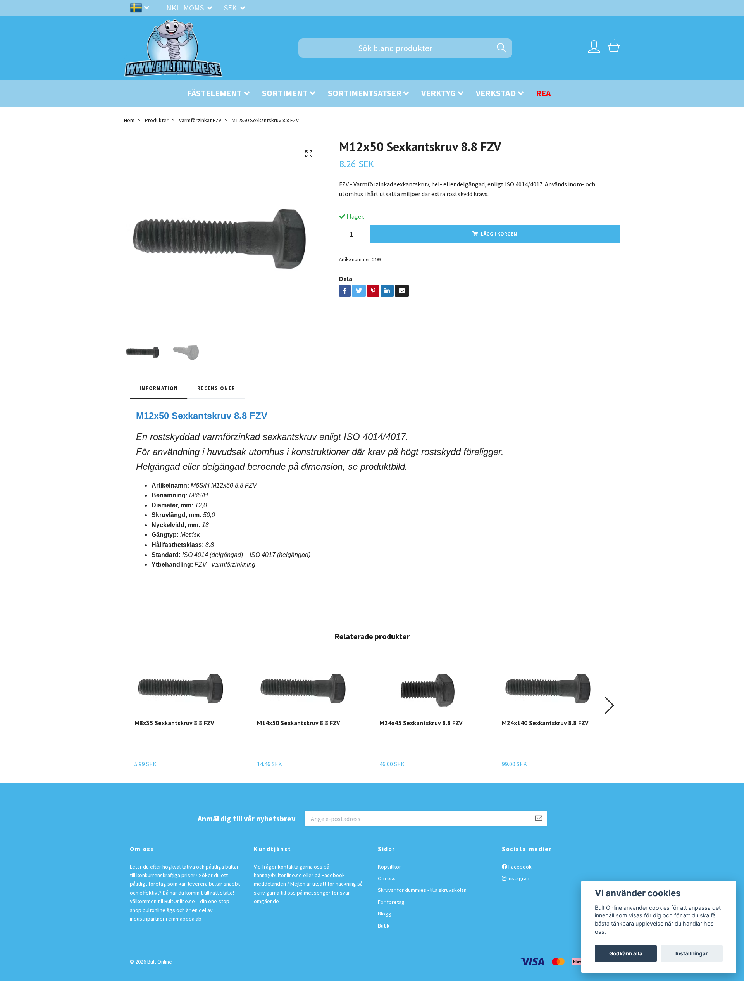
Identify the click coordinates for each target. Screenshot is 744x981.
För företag (391, 901)
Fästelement (214, 93)
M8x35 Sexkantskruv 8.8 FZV (174, 723)
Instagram (518, 878)
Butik (383, 925)
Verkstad (496, 93)
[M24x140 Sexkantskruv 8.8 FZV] (550, 688)
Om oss (387, 878)
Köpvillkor (389, 866)
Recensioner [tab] (216, 388)
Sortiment (285, 93)
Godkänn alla (625, 953)
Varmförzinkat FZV (200, 120)
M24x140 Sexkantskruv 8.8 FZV (545, 723)
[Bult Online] (173, 48)
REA (543, 93)
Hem (129, 120)
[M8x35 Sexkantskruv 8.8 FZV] (182, 688)
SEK (231, 7)
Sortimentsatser (364, 93)
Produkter (157, 120)
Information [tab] (159, 388)
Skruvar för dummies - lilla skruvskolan (422, 889)
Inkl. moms (184, 7)
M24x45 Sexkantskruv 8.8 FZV (421, 723)
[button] (609, 705)
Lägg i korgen (499, 234)
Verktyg (438, 93)
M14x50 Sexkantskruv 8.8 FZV (298, 723)
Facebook (519, 866)
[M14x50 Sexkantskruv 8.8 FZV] (305, 688)
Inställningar (691, 953)
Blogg (384, 913)
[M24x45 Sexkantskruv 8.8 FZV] (427, 688)
